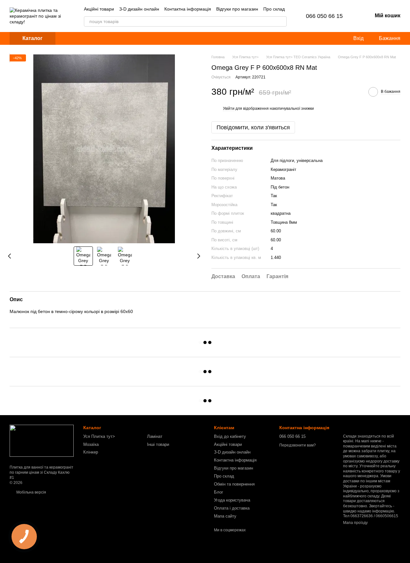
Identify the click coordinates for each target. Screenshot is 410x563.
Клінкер (90, 452)
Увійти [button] (228, 108)
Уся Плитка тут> (99, 436)
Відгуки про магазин (237, 9)
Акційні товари (99, 9)
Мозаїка (91, 444)
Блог (218, 492)
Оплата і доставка (232, 508)
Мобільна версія (30, 492)
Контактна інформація (187, 9)
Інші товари (158, 444)
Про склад (274, 9)
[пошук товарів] (281, 21)
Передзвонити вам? (297, 445)
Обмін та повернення (234, 484)
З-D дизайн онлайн (139, 9)
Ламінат (154, 436)
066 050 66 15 (324, 16)
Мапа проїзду (355, 522)
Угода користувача (232, 500)
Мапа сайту (225, 516)
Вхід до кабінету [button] (230, 436)
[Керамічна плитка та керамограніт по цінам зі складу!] (42, 440)
